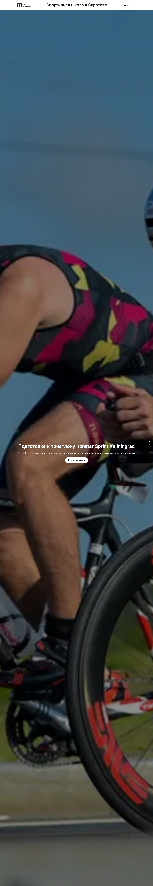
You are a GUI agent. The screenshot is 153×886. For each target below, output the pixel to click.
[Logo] (24, 5)
